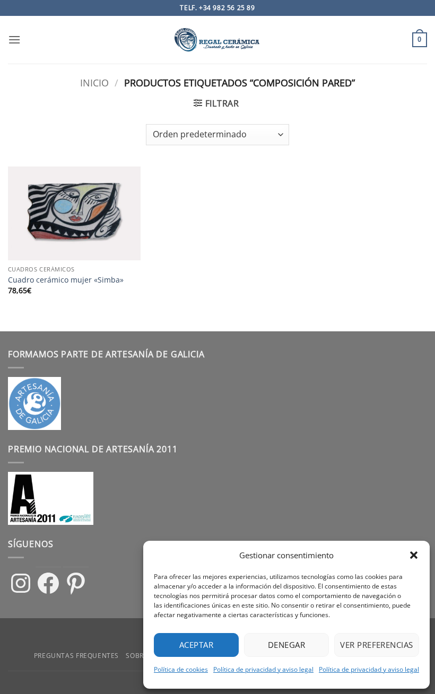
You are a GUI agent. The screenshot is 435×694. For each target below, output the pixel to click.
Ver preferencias (376, 644)
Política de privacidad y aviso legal (263, 669)
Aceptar (196, 644)
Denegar (286, 644)
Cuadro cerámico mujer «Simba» (66, 280)
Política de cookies (181, 669)
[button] (413, 555)
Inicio (94, 82)
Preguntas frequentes (76, 655)
